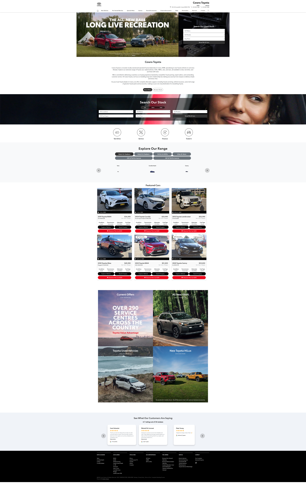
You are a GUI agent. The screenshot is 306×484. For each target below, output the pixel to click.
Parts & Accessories (151, 10)
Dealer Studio (106, 479)
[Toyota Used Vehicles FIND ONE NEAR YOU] (125, 374)
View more (113, 439)
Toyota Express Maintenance (183, 464)
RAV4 (114, 458)
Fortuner (115, 466)
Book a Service (182, 458)
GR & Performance (134, 158)
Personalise (185, 10)
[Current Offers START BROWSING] (125, 318)
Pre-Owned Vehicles (117, 10)
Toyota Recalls (182, 461)
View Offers (147, 90)
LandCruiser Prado (118, 463)
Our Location (198, 458)
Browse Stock (158, 90)
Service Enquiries (183, 460)
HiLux (131, 458)
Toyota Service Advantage (185, 466)
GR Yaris (148, 458)
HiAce (131, 463)
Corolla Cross (116, 470)
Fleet (176, 10)
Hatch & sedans (143, 154)
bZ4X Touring (116, 461)
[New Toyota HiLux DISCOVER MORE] (180, 374)
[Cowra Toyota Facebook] (196, 463)
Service (140, 10)
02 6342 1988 (196, 7)
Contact (203, 10)
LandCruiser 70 (134, 460)
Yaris (98, 458)
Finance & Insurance (165, 10)
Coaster (132, 465)
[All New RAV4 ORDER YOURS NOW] (180, 318)
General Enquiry (199, 460)
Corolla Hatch (100, 460)
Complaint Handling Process (158, 477)
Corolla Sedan (100, 463)
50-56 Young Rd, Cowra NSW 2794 (181, 7)
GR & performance (172, 158)
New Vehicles (104, 10)
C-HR (114, 465)
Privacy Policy (141, 477)
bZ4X (114, 460)
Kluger (115, 471)
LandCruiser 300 (117, 473)
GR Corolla (149, 461)
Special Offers (131, 10)
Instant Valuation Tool (168, 465)
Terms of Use (148, 477)
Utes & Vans (181, 154)
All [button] (145, 107)
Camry (98, 461)
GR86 (147, 460)
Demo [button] (153, 107)
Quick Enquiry (123, 227)
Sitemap (136, 477)
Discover (194, 10)
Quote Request (166, 466)
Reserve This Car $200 (115, 231)
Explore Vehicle (106, 227)
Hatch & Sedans (124, 154)
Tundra (131, 461)
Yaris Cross (116, 468)
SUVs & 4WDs (162, 154)
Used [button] (161, 107)
